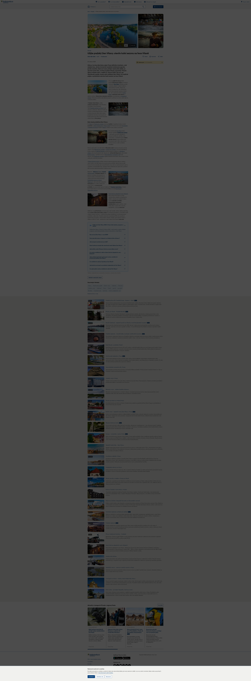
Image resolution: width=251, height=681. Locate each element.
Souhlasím (91, 676)
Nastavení (108, 676)
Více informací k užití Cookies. (105, 672)
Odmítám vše (100, 676)
